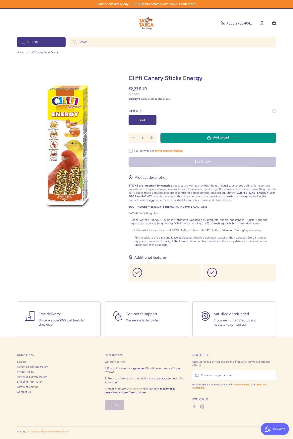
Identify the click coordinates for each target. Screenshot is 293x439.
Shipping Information (30, 381)
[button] (274, 23)
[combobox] (173, 42)
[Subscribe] (271, 375)
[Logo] (146, 23)
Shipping (134, 98)
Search (21, 361)
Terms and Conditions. (169, 150)
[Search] (73, 42)
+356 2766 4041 (239, 23)
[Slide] (274, 111)
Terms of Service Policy (32, 376)
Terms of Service (27, 387)
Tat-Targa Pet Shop (36, 431)
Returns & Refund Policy (32, 366)
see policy (134, 389)
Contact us (24, 392)
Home (20, 52)
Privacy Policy (25, 371)
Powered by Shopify (58, 431)
